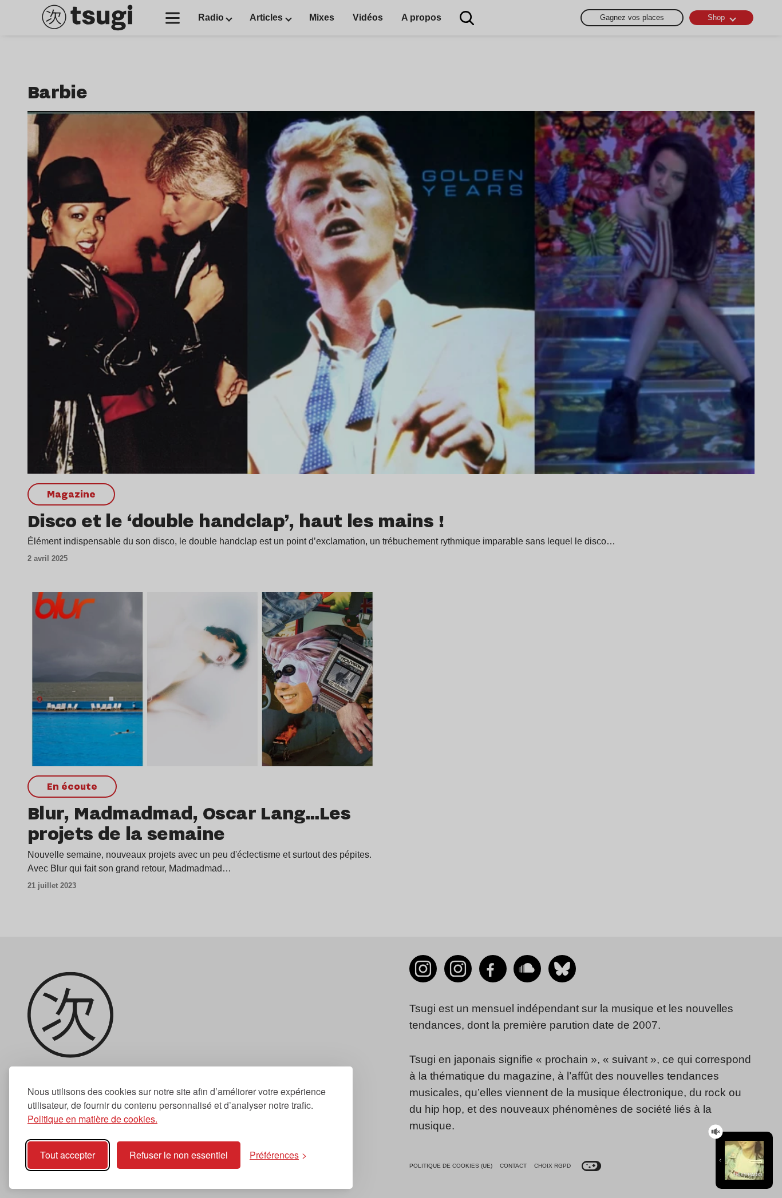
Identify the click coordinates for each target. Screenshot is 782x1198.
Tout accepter (67, 1154)
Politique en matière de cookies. (92, 1118)
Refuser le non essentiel (178, 1154)
